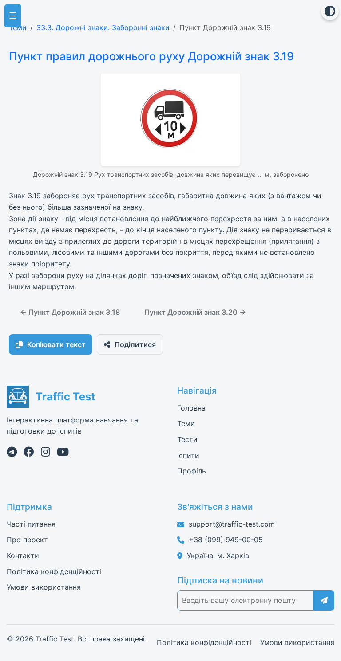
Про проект (27, 539)
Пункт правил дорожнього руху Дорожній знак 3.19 (151, 56)
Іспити (188, 455)
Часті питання (31, 524)
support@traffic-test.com (232, 524)
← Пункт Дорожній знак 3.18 (70, 312)
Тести (187, 439)
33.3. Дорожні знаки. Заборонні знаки (103, 27)
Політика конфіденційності (54, 571)
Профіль (191, 470)
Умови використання (44, 587)
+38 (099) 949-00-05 (226, 539)
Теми (18, 27)
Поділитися (135, 344)
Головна (191, 407)
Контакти (23, 555)
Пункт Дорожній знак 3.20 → (195, 312)
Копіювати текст (56, 344)
